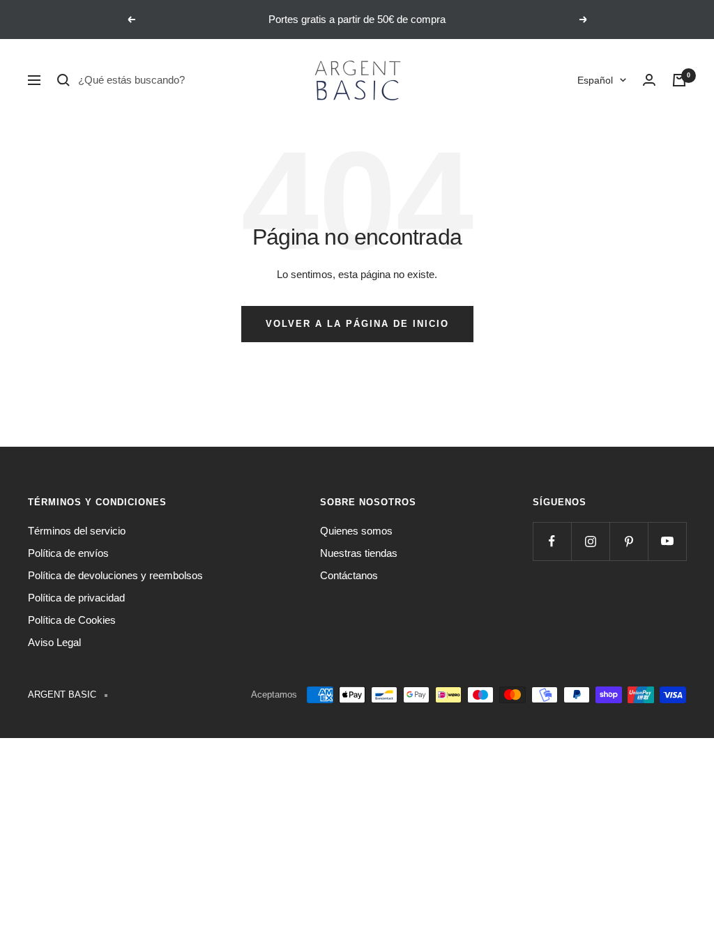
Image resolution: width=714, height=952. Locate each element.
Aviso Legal (54, 642)
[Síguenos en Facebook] (552, 541)
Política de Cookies (72, 620)
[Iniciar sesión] (649, 80)
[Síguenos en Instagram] (590, 541)
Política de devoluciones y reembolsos (115, 575)
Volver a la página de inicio (357, 323)
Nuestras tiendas (358, 553)
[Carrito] (679, 80)
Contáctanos (349, 575)
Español (595, 80)
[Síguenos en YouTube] (667, 541)
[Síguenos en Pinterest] (628, 541)
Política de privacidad (76, 598)
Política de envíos (68, 553)
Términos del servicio (77, 531)
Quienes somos (356, 531)
